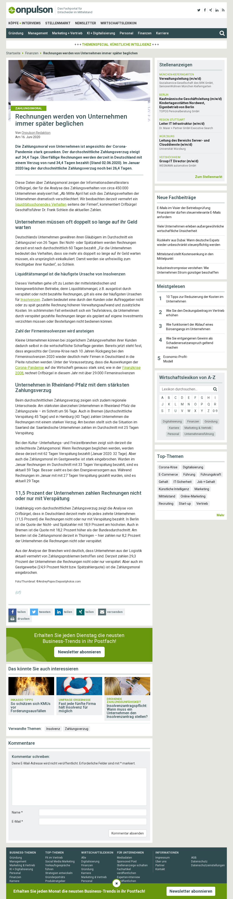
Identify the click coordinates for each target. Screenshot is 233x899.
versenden (115, 612)
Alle (83, 857)
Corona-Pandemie (29, 367)
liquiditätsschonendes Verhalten (40, 204)
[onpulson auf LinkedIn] (216, 10)
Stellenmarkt (58, 23)
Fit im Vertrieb (54, 857)
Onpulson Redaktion (36, 133)
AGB (194, 857)
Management (38, 33)
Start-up (185, 503)
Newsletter (85, 23)
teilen (22, 612)
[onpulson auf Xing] (210, 10)
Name (17, 812)
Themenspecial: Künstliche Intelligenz (116, 44)
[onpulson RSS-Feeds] (223, 10)
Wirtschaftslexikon (119, 23)
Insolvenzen (30, 299)
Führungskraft (211, 474)
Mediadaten (124, 857)
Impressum (162, 857)
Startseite (13, 53)
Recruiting (166, 503)
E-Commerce (168, 474)
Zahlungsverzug (76, 729)
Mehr (221, 515)
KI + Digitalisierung (101, 33)
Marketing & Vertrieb (198, 428)
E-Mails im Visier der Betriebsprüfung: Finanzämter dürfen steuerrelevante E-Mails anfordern (189, 212)
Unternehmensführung (199, 434)
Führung (189, 474)
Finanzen (145, 33)
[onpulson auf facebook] (205, 10)
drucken (24, 618)
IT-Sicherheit (183, 482)
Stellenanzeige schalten (132, 865)
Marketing (202, 489)
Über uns (161, 861)
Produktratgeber (55, 881)
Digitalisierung (172, 421)
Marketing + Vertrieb (67, 33)
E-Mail (17, 821)
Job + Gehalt (206, 482)
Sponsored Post (127, 861)
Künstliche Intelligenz (174, 489)
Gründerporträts (55, 877)
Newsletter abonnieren (79, 651)
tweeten (45, 612)
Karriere (162, 33)
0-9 (215, 411)
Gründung (15, 33)
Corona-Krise (168, 467)
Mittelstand (167, 496)
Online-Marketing (193, 496)
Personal (126, 33)
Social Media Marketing (60, 861)
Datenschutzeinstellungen (208, 865)
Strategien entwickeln (59, 873)
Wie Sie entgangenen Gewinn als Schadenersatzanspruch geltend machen (189, 343)
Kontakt (160, 869)
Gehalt (163, 482)
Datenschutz (199, 861)
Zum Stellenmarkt (208, 177)
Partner (160, 865)
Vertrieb (202, 503)
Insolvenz (53, 729)
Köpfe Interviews (24, 23)
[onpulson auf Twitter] (198, 10)
